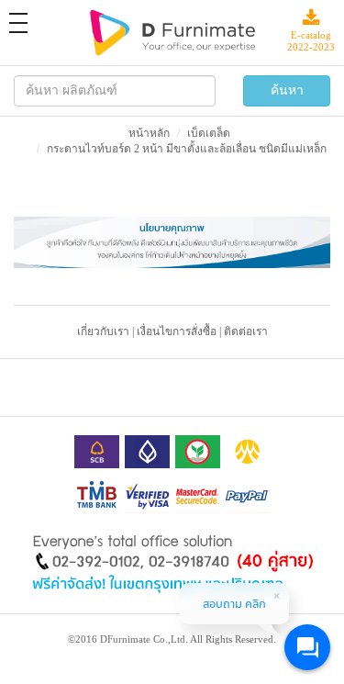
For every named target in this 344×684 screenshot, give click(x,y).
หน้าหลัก (149, 133)
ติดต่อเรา (246, 331)
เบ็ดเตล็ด (208, 133)
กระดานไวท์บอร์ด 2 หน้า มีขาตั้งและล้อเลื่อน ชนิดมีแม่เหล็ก (187, 148)
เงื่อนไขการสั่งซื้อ (176, 331)
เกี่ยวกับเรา (103, 331)
